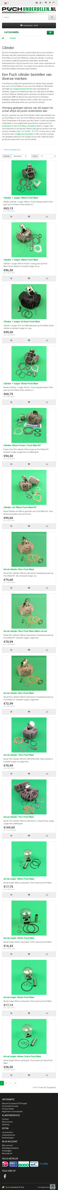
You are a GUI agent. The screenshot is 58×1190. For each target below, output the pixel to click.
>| (15, 1083)
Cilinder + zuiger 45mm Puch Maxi (21, 383)
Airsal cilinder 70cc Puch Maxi (19, 755)
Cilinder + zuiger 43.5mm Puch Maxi (22, 321)
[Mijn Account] (41, 3)
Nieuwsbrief (7, 1153)
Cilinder (13, 38)
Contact (5, 1119)
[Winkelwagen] (50, 3)
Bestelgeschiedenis (10, 1148)
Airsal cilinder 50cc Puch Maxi (19, 569)
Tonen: (35, 156)
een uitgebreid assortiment (21, 89)
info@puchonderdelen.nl (24, 134)
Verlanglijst (6, 1151)
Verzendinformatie (10, 1106)
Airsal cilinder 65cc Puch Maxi (19, 693)
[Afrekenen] (53, 3)
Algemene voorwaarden (12, 1111)
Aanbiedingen (8, 1138)
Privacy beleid (8, 1109)
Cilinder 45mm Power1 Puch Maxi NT (22, 445)
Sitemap (5, 1124)
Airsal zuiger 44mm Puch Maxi (19, 938)
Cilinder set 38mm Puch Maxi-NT (20, 507)
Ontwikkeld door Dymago (47, 1187)
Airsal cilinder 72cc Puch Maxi (19, 817)
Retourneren (7, 1122)
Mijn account (7, 1145)
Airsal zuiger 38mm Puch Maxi (19, 879)
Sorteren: (7, 156)
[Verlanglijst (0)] (46, 3)
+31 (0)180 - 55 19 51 (30, 131)
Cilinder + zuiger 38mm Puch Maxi (21, 198)
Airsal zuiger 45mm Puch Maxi (19, 997)
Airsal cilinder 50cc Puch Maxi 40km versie (25, 631)
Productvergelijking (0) (12, 150)
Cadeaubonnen (8, 1135)
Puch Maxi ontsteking (26, 126)
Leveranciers (7, 1132)
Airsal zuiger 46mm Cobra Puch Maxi (22, 1056)
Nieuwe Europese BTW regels (14, 1103)
